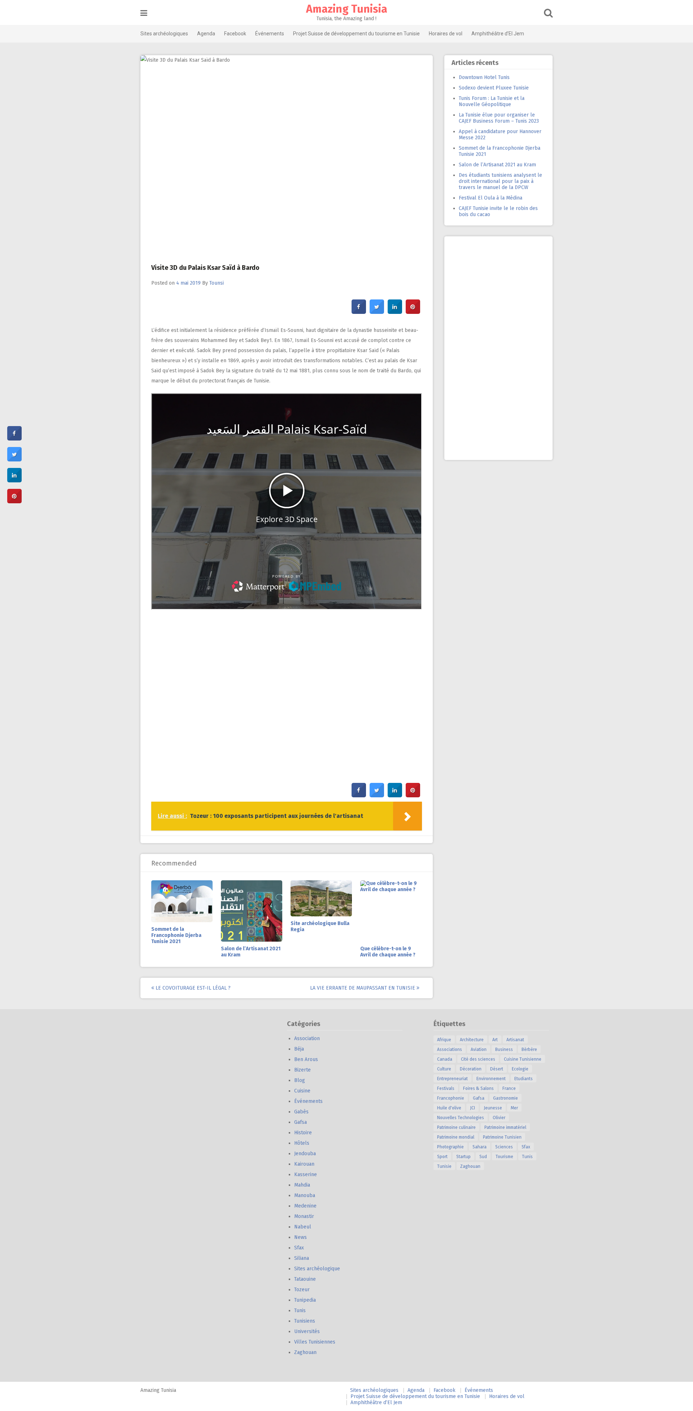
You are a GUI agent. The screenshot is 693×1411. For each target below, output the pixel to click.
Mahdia (302, 1185)
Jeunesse (493, 1107)
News (300, 1237)
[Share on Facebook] (359, 311)
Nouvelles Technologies (460, 1117)
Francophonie (450, 1098)
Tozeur (302, 1290)
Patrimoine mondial (455, 1137)
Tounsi (216, 283)
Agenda (206, 33)
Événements (269, 33)
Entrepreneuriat (452, 1078)
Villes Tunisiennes (314, 1342)
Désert (496, 1069)
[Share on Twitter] (377, 311)
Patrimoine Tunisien (502, 1137)
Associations (449, 1049)
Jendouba (305, 1154)
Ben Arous (306, 1059)
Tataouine (305, 1279)
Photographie (450, 1146)
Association (307, 1038)
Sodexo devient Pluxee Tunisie (494, 88)
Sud (483, 1156)
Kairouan (304, 1164)
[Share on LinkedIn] (14, 480)
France (509, 1088)
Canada (444, 1059)
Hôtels (301, 1143)
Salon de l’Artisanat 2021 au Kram (497, 165)
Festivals (445, 1088)
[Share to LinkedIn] (395, 311)
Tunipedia (305, 1300)
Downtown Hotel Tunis (484, 77)
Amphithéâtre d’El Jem (497, 33)
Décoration (470, 1069)
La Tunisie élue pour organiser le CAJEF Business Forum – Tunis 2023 (499, 118)
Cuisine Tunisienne (522, 1059)
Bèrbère (529, 1049)
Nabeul (302, 1227)
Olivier (499, 1117)
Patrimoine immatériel (505, 1127)
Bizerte (302, 1070)
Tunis (300, 1310)
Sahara (479, 1146)
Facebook (235, 33)
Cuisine (302, 1091)
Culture (444, 1069)
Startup (463, 1156)
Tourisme (504, 1156)
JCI (472, 1107)
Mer (514, 1107)
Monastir (304, 1216)
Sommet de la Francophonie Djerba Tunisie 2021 (176, 935)
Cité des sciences (478, 1059)
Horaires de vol (445, 33)
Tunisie (444, 1166)
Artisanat (515, 1039)
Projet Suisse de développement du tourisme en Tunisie (356, 33)
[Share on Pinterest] (413, 311)
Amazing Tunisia (346, 9)
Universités (307, 1331)
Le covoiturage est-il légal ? (192, 988)
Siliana (301, 1258)
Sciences (504, 1146)
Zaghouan (305, 1352)
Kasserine (305, 1174)
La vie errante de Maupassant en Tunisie (363, 988)
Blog (299, 1080)
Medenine (305, 1206)
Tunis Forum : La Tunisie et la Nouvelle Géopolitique (491, 101)
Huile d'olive (449, 1107)
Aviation (479, 1049)
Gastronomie (505, 1098)
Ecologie (520, 1069)
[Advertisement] (498, 348)
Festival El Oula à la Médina (490, 198)
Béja (299, 1049)
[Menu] (143, 13)
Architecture (472, 1039)
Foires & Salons (478, 1088)
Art (495, 1039)
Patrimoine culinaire (456, 1127)
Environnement (491, 1078)
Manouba (304, 1195)
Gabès (301, 1112)
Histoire (303, 1133)
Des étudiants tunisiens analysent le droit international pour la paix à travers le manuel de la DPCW (500, 181)
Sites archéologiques (164, 33)
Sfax (299, 1248)
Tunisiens (304, 1321)
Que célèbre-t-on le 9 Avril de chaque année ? (387, 952)
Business (504, 1049)
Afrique (444, 1039)
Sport (442, 1156)
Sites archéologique (317, 1269)
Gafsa (300, 1122)
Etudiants (523, 1078)
